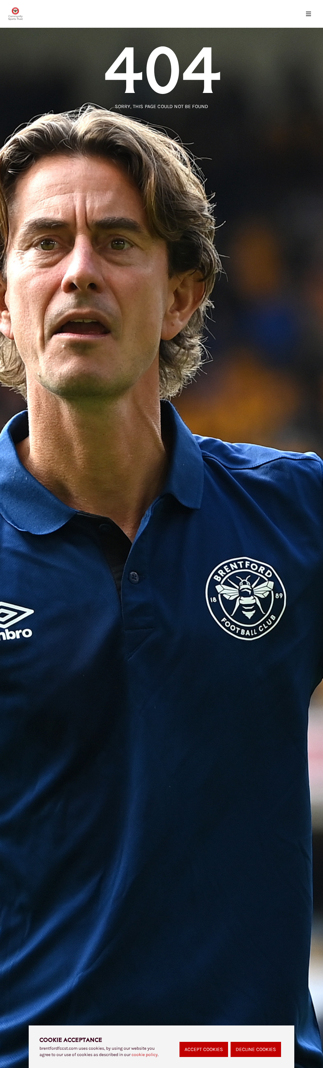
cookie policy (145, 1054)
